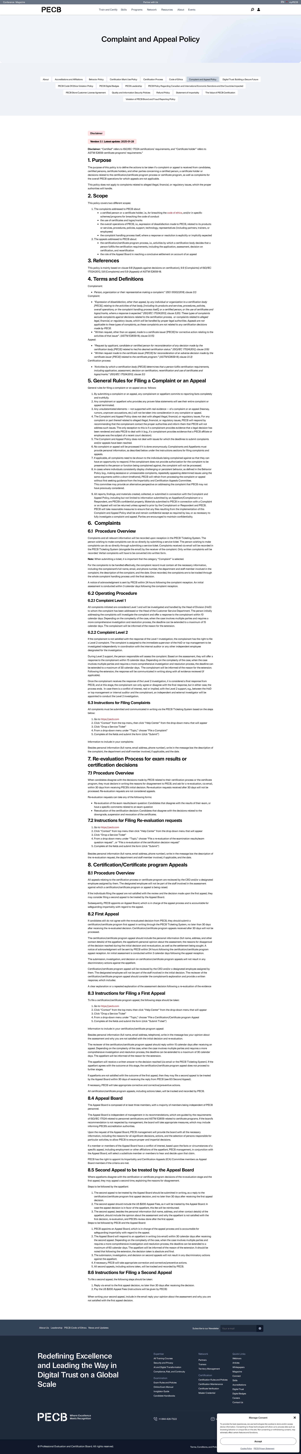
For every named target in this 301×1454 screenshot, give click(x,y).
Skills (124, 9)
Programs (136, 9)
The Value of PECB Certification (220, 92)
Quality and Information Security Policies (131, 92)
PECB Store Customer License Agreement (86, 92)
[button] (294, 1417)
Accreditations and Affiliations (69, 79)
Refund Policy (163, 92)
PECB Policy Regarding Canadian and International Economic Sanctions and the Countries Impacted (195, 85)
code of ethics (174, 212)
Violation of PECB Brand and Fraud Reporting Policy (150, 99)
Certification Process (153, 79)
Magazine (20, 2)
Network (152, 9)
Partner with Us (150, 2)
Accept (258, 1441)
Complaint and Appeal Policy (202, 79)
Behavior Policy (96, 79)
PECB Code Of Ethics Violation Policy (75, 85)
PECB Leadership (133, 85)
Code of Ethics (176, 79)
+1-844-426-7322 (168, 1418)
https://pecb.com (110, 719)
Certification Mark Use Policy (123, 79)
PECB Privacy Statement (264, 1448)
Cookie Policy (246, 1448)
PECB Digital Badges (109, 85)
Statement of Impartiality (187, 92)
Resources (167, 9)
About (180, 9)
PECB (293, 2)
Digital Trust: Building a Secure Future (240, 79)
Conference (8, 2)
